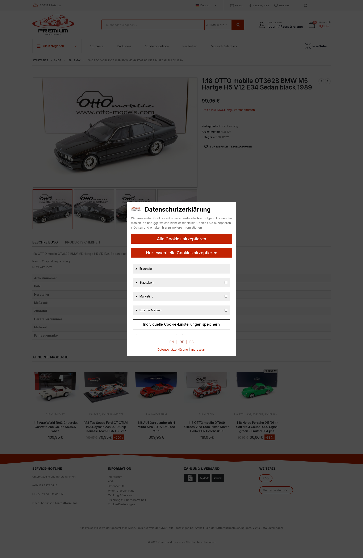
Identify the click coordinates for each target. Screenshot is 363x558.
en (171, 342)
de (181, 342)
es (191, 342)
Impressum (198, 349)
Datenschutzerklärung (173, 349)
